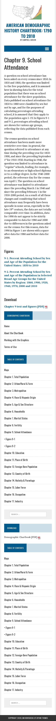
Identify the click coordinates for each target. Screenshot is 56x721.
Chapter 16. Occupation (14, 494)
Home (6, 326)
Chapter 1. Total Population (16, 377)
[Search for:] (28, 514)
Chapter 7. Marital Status (16, 418)
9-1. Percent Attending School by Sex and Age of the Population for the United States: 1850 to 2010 (27, 262)
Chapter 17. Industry (13, 501)
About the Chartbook (13, 333)
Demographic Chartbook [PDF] (21, 537)
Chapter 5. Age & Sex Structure (18, 404)
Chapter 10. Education (14, 453)
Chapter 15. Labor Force (15, 487)
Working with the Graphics (16, 340)
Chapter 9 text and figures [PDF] (24, 306)
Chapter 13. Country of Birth (17, 473)
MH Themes (43, 718)
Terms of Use (10, 347)
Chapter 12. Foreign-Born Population (20, 466)
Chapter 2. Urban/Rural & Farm (18, 384)
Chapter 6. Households (14, 411)
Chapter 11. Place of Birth (16, 460)
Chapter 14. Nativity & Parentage (19, 480)
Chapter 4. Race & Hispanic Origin (20, 397)
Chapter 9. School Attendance (18, 432)
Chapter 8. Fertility (13, 425)
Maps (6, 370)
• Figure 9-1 (9, 439)
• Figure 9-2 (9, 446)
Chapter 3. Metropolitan (15, 390)
